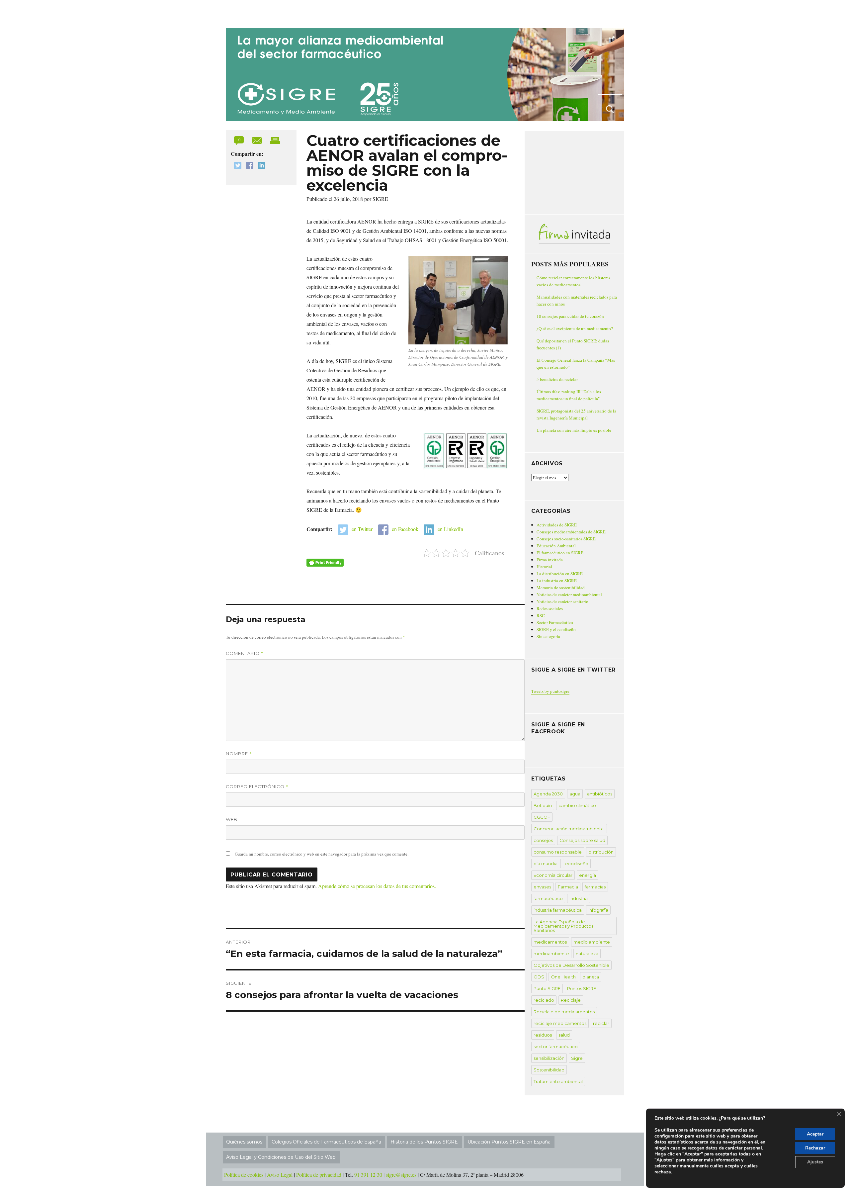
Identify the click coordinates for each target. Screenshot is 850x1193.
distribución (601, 852)
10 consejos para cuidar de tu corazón (570, 316)
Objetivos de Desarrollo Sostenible (571, 965)
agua (574, 793)
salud (564, 1035)
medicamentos (550, 942)
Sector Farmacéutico (555, 622)
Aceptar (815, 1134)
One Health (563, 976)
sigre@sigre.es (401, 1174)
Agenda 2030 (548, 793)
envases (542, 886)
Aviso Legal (280, 1174)
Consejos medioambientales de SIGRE (571, 532)
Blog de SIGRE (260, 12)
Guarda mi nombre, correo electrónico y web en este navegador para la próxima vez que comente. (321, 854)
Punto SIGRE (547, 988)
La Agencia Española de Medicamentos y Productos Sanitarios (563, 926)
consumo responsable (558, 852)
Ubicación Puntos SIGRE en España (509, 1142)
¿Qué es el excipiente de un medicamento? (575, 328)
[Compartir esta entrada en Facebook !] (248, 166)
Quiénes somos (244, 1142)
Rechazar (815, 1148)
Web (231, 819)
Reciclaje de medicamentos (564, 1011)
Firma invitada (550, 560)
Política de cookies (243, 1174)
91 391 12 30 (368, 1174)
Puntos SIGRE (581, 988)
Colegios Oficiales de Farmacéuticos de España (326, 1142)
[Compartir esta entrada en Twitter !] (236, 166)
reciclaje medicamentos (560, 1023)
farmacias (595, 886)
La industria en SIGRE (557, 581)
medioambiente (551, 953)
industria (578, 898)
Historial (544, 567)
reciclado (544, 1000)
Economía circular (553, 875)
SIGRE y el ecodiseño (556, 629)
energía (587, 875)
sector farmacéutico (556, 1046)
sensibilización (549, 1058)
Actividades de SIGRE (557, 525)
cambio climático (577, 805)
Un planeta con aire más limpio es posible (574, 430)
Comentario (245, 653)
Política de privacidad (318, 1174)
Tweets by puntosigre (550, 691)
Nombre (239, 754)
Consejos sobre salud (582, 840)
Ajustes (815, 1162)
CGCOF (542, 817)
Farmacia (568, 886)
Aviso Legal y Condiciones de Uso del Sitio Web (281, 1157)
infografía (598, 910)
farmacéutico (548, 898)
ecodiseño (576, 863)
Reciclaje (571, 1000)
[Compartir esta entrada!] (257, 139)
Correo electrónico (257, 786)
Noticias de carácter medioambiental (569, 594)
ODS (539, 976)
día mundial (546, 863)
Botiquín (543, 805)
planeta (590, 976)
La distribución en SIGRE (560, 574)
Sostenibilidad (549, 1069)
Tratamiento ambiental (558, 1081)
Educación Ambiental (556, 546)
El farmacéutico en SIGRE (560, 553)
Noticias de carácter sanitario (562, 601)
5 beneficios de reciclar (557, 379)
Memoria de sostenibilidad (561, 588)
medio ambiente (591, 942)
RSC (541, 615)
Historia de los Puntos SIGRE (424, 1142)
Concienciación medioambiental (569, 828)
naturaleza (587, 953)
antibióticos (599, 793)
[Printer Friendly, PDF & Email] (325, 563)
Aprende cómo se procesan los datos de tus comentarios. (377, 885)
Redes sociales (550, 608)
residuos (543, 1035)
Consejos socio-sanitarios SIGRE (566, 539)
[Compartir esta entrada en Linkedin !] (260, 166)
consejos (543, 840)
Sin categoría (548, 636)
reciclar (601, 1023)
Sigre (577, 1058)
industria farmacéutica (558, 910)
